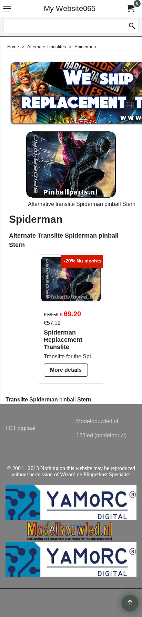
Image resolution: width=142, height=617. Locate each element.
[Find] (132, 26)
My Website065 (69, 8)
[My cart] (130, 8)
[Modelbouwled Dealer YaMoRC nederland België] (71, 539)
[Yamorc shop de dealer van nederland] (71, 518)
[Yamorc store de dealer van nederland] (71, 575)
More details (66, 370)
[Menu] (7, 9)
